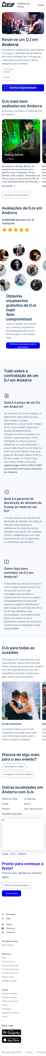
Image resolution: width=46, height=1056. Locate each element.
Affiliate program (9, 980)
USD (6, 918)
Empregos (6, 1009)
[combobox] (16, 72)
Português (11, 914)
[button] (16, 195)
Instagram (10, 932)
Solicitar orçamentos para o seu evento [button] (23, 345)
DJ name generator (10, 969)
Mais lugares (7, 945)
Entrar (41, 5)
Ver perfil (7, 186)
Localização (8, 69)
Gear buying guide (10, 965)
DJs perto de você (10, 973)
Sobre (4, 1005)
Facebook (10, 928)
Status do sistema (10, 1001)
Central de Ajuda (9, 993)
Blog (4, 958)
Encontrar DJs (8, 961)
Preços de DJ (8, 977)
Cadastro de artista (10, 1012)
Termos (29, 1052)
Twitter (9, 924)
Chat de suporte (9, 997)
